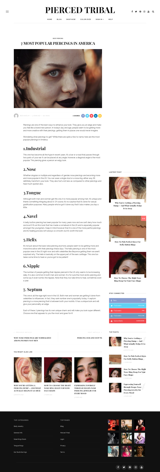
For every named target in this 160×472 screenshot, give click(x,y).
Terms (62, 452)
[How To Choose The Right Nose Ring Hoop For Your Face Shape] (58, 370)
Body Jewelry (18, 426)
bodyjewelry (25, 116)
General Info (18, 433)
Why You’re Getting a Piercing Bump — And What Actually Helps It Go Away (27, 388)
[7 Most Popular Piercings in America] (58, 78)
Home (49, 19)
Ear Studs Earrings (20, 452)
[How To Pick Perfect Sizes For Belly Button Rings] (127, 228)
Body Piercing (58, 38)
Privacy (62, 446)
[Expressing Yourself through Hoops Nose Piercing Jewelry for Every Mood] (88, 370)
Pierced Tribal (80, 9)
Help (110, 19)
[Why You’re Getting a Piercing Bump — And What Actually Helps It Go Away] (28, 370)
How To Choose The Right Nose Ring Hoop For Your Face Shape (57, 388)
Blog (59, 19)
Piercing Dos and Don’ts (89, 338)
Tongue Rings (18, 446)
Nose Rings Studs (20, 439)
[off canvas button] (7, 11)
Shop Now (71, 19)
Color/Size (85, 19)
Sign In (99, 19)
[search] (153, 11)
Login (62, 439)
